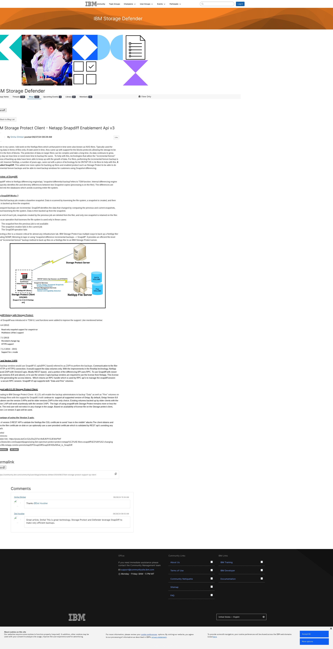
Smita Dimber (17, 137)
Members (85, 97)
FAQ (172, 595)
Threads (18, 97)
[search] (202, 4)
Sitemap (174, 587)
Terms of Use (177, 570)
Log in (240, 4)
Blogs (33, 97)
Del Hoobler (19, 513)
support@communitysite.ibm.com (137, 569)
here (215, 637)
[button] (130, 4)
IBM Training (226, 562)
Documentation (228, 579)
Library (70, 97)
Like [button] (116, 137)
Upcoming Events (52, 97)
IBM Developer (227, 570)
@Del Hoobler (41, 503)
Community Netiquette (181, 579)
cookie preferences (149, 634)
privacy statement (159, 637)
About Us (175, 562)
